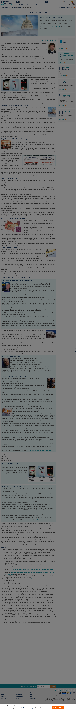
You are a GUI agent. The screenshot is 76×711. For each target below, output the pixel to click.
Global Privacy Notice (24, 707)
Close (33, 708)
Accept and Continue (58, 707)
